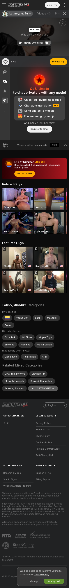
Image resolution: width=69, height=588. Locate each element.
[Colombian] (7, 318)
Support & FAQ (43, 473)
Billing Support (43, 479)
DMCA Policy (43, 436)
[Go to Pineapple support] (6, 545)
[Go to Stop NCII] (24, 545)
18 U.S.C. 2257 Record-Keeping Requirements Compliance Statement (33, 558)
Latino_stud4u (13, 305)
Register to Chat (39, 129)
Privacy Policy (43, 423)
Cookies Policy (44, 442)
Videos (44, 13)
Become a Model (12, 473)
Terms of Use (43, 429)
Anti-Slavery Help (45, 455)
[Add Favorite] (5, 61)
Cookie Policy (41, 574)
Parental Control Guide (48, 449)
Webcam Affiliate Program (17, 486)
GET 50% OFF (24, 173)
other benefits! (46, 123)
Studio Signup (10, 479)
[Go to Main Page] (21, 5)
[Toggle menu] (4, 5)
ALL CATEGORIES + (43, 388)
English (52, 405)
